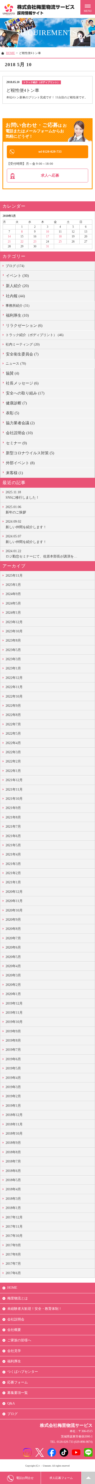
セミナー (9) (16, 443)
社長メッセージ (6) (22, 383)
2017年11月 (14, 1226)
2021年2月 (13, 873)
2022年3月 (13, 752)
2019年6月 (13, 1059)
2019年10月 (14, 1022)
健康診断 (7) (16, 403)
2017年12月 (14, 1217)
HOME (10, 53)
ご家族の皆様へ (19, 1340)
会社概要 (14, 1330)
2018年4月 (13, 1189)
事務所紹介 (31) (17, 305)
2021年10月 (14, 799)
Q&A (11, 1403)
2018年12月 (14, 1115)
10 (47, 231)
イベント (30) (17, 275)
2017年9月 (13, 1245)
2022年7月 (13, 724)
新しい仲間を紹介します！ (26, 524)
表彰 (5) (12, 413)
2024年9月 (13, 594)
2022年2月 (13, 761)
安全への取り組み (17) (25, 393)
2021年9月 (13, 808)
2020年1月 (13, 994)
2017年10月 (14, 1236)
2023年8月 (13, 640)
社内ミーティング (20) (23, 344)
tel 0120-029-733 (50, 151)
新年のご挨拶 (16, 509)
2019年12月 (14, 1003)
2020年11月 (14, 901)
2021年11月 (14, 789)
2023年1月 (13, 668)
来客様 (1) (14, 473)
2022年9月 (13, 705)
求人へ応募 (50, 175)
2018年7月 (13, 1161)
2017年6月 (13, 1273)
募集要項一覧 (17, 1393)
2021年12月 (14, 780)
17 (47, 236)
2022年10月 (14, 696)
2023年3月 (13, 659)
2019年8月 (13, 1040)
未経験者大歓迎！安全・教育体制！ (34, 1309)
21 (9, 241)
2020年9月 (13, 919)
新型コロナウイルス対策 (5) (30, 453)
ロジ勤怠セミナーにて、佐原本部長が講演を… (41, 553)
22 (21, 241)
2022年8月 (13, 715)
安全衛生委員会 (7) (22, 354)
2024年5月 (13, 603)
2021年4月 (13, 854)
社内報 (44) (15, 296)
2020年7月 (13, 938)
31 (47, 246)
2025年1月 (13, 585)
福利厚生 (14, 1361)
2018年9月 (13, 1143)
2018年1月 (13, 1208)
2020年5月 (13, 957)
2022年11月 (14, 687)
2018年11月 (14, 1124)
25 (60, 241)
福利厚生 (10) (17, 315)
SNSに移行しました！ (22, 494)
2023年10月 (14, 631)
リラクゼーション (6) (24, 325)
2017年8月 (13, 1254)
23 (34, 241)
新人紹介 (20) (17, 285)
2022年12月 (14, 678)
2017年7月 (13, 1263)
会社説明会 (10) (19, 433)
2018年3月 (13, 1199)
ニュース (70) (16, 363)
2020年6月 (13, 947)
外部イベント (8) (20, 463)
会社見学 (14, 1351)
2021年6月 (13, 836)
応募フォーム (17, 1382)
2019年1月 (13, 1105)
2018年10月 (14, 1133)
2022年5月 (13, 733)
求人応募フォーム (61, 1478)
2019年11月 (14, 1012)
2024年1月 (13, 612)
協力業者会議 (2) (20, 423)
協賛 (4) (12, 373)
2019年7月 (13, 1050)
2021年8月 (13, 817)
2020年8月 (13, 929)
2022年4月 (13, 743)
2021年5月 (13, 845)
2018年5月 (13, 1180)
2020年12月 (14, 892)
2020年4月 (13, 966)
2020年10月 (14, 910)
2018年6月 (13, 1171)
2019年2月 (13, 1096)
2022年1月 (13, 771)
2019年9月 (13, 1031)
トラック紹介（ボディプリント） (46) (35, 335)
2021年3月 (13, 864)
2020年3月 (13, 975)
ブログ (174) (15, 266)
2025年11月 (14, 575)
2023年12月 (14, 622)
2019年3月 (13, 1087)
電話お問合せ (25, 1478)
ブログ (12, 1414)
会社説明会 (15, 1319)
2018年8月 (13, 1152)
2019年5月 (13, 1068)
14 (9, 236)
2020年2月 (13, 985)
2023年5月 (13, 650)
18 (60, 236)
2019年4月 (13, 1078)
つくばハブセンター (22, 1372)
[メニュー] (87, 7)
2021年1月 (13, 882)
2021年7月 (13, 826)
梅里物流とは (17, 1298)
